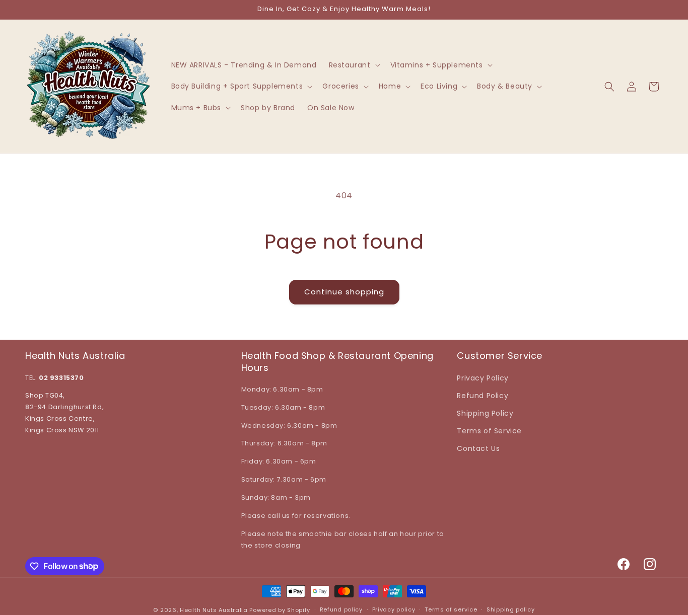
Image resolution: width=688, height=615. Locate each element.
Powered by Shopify (279, 610)
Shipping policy (511, 609)
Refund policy (341, 609)
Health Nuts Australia (214, 610)
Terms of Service (489, 431)
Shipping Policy (485, 413)
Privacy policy (394, 609)
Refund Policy (482, 396)
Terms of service (451, 609)
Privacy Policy (482, 378)
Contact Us (478, 448)
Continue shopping (344, 291)
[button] (353, 64)
